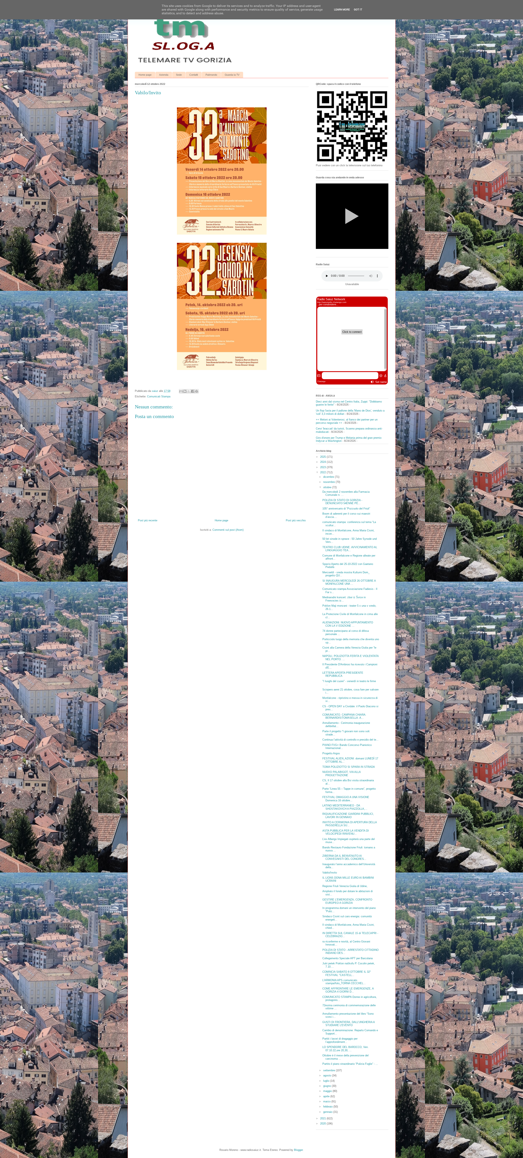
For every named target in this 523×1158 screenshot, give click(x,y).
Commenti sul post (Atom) (228, 529)
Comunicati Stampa (158, 396)
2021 (323, 1118)
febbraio (328, 1106)
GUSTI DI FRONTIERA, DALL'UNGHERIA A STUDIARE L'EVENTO (348, 1024)
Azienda (163, 74)
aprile (326, 1096)
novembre (329, 481)
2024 (323, 461)
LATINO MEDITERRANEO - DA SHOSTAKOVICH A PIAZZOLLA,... (344, 807)
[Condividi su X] (189, 391)
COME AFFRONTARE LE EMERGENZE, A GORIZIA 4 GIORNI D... (348, 990)
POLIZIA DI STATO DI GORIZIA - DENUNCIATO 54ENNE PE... (342, 502)
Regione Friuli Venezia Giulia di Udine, (345, 886)
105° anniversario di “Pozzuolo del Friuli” (346, 508)
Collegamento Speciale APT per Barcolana (347, 958)
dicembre (329, 476)
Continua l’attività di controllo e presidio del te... (350, 739)
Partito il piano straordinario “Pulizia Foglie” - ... (350, 1063)
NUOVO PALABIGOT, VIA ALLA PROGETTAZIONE (341, 773)
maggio (328, 1091)
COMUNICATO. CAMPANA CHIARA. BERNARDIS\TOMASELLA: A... (344, 716)
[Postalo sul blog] (185, 391)
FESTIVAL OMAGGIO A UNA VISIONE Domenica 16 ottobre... (345, 799)
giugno (327, 1085)
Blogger (298, 1149)
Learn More (342, 9)
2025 (323, 456)
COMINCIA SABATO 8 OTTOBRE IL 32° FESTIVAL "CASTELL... (346, 973)
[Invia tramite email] (181, 391)
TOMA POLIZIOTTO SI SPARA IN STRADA (348, 766)
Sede (179, 74)
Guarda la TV (232, 74)
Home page (145, 74)
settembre (329, 1070)
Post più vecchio (296, 520)
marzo (327, 1101)
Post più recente (147, 520)
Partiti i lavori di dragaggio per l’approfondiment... (340, 1040)
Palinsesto (211, 74)
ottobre (327, 487)
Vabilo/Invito (329, 872)
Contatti (193, 74)
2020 (323, 1123)
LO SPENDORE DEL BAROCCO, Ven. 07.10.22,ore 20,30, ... (345, 1049)
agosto (327, 1075)
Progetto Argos (331, 753)
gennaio (328, 1111)
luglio (326, 1080)
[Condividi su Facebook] (193, 391)
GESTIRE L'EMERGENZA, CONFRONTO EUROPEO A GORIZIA (347, 901)
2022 (323, 472)
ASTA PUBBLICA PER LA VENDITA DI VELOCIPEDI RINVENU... (345, 832)
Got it (358, 9)
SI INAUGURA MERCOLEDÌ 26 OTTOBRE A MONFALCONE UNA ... (349, 582)
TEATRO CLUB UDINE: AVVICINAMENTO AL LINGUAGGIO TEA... (349, 549)
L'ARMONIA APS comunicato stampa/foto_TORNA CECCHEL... (344, 982)
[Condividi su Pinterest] (196, 391)
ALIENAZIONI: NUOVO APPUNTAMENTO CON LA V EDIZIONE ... (347, 624)
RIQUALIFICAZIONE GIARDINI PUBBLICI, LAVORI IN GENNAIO (348, 815)
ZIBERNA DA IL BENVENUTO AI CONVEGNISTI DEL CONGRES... (344, 857)
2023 (323, 467)
